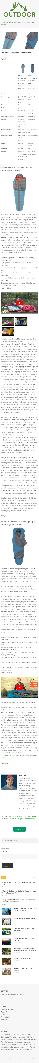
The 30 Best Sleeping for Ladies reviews (23, 819)
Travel (21, 921)
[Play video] (8, 321)
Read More (19, 829)
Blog (5, 886)
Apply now (4, 516)
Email (4, 852)
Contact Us (5, 1014)
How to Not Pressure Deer (22, 958)
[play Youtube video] (19, 303)
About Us (4, 1012)
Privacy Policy (5, 1017)
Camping (22, 933)
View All (34, 877)
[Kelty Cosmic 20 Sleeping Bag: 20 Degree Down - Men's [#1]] (19, 175)
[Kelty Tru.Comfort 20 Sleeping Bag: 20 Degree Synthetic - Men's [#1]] (19, 529)
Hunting (21, 953)
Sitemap (4, 1019)
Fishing (21, 913)
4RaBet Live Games (7, 1009)
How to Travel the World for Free (24, 918)
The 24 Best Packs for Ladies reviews (24, 816)
